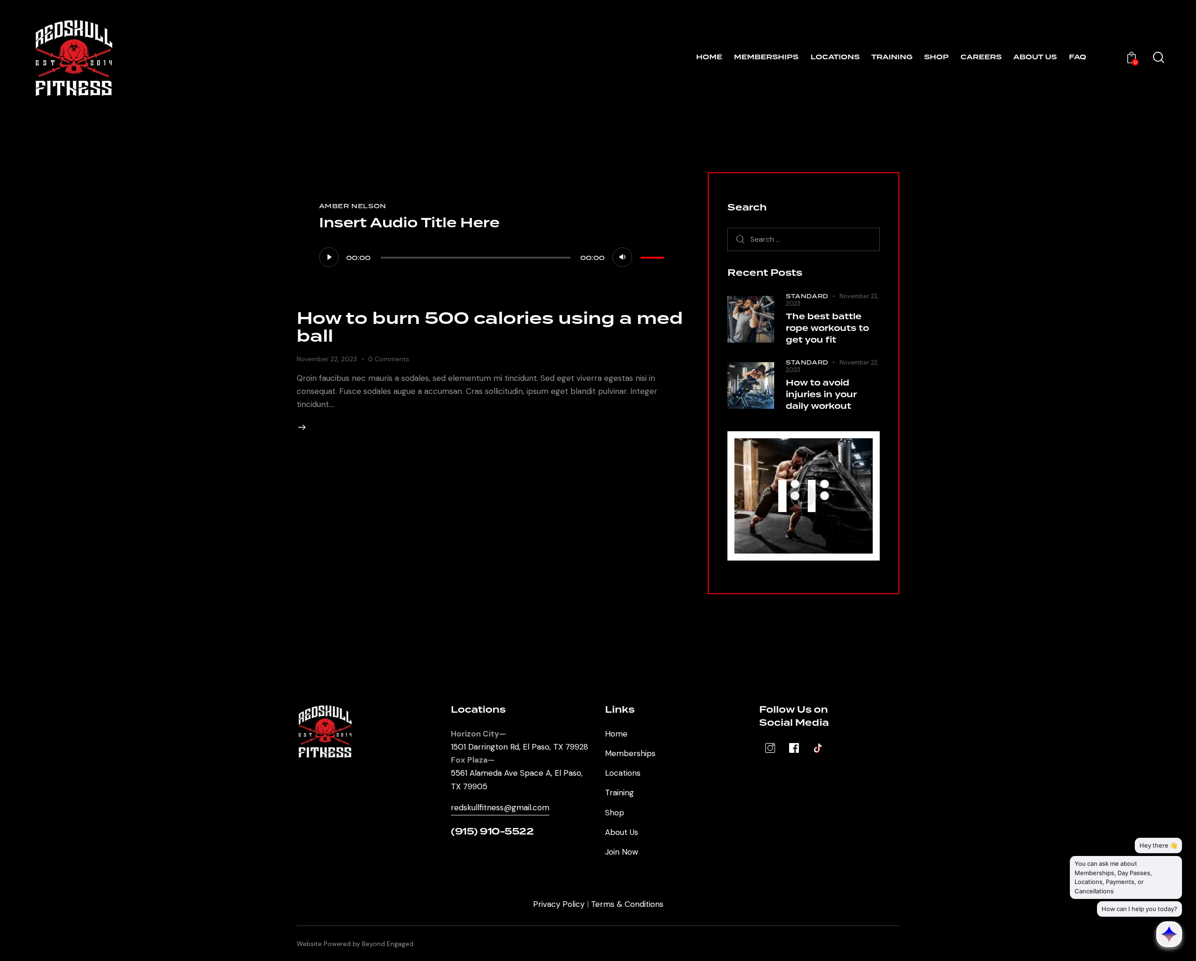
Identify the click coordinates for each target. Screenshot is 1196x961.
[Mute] (622, 257)
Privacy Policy (558, 904)
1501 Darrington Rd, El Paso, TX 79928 (519, 747)
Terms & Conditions (627, 904)
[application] (493, 257)
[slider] (654, 255)
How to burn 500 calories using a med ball (490, 328)
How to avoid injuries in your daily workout (821, 395)
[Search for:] (803, 239)
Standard (807, 296)
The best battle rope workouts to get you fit (827, 328)
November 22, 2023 (327, 359)
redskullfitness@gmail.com (500, 807)
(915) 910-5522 (492, 832)
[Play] (329, 257)
